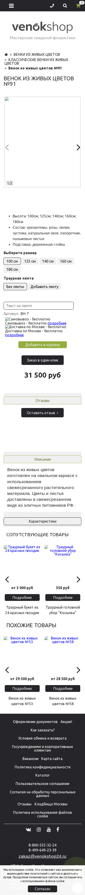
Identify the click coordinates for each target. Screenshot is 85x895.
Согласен (42, 889)
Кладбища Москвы (51, 804)
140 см (48, 261)
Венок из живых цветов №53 (22, 701)
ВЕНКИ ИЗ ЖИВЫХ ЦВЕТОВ (37, 54)
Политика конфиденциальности (42, 767)
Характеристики (42, 521)
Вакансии (30, 759)
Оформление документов (35, 722)
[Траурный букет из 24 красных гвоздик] (22, 563)
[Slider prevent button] (7, 579)
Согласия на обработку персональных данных (42, 794)
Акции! (66, 722)
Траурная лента (19, 278)
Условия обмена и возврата (42, 738)
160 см (66, 261)
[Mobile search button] (65, 5)
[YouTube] (49, 829)
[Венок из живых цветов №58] (63, 655)
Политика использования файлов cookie (42, 814)
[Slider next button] (78, 579)
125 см (30, 261)
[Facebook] (57, 829)
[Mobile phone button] (52, 5)
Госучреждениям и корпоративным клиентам (42, 748)
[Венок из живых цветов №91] (42, 142)
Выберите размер (20, 253)
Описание (42, 459)
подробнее (57, 323)
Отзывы (43, 400)
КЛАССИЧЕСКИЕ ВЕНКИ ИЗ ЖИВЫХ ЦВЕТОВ (36, 61)
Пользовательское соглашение (42, 784)
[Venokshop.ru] (42, 30)
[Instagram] (39, 829)
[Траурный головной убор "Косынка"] (63, 563)
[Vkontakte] (28, 829)
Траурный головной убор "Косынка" (63, 610)
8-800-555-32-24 (42, 845)
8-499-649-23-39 (42, 850)
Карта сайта (52, 759)
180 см (12, 269)
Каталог (42, 775)
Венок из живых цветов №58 (62, 701)
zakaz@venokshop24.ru (42, 856)
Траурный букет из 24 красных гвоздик (22, 610)
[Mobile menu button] (11, 5)
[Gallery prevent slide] (7, 147)
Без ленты (15, 287)
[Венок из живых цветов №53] (22, 655)
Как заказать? (43, 730)
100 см (12, 261)
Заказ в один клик (42, 360)
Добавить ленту (44, 287)
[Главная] (6, 55)
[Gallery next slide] (78, 147)
